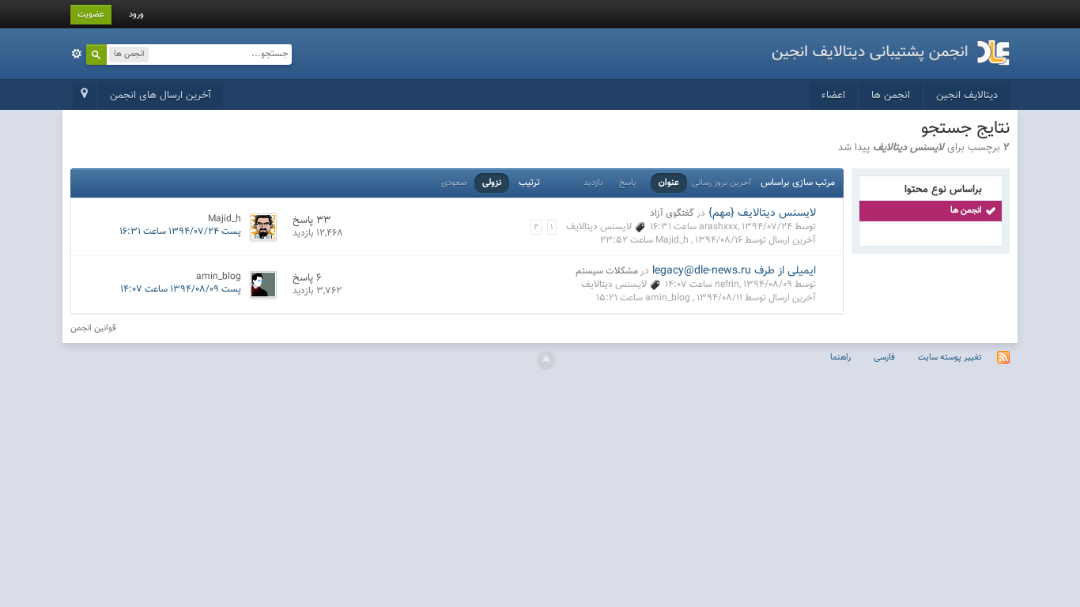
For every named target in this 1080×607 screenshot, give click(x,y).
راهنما (840, 357)
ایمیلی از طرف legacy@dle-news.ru (734, 271)
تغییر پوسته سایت (950, 357)
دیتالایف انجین (967, 96)
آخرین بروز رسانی (721, 183)
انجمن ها (890, 96)
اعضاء (833, 96)
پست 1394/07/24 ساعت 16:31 (180, 231)
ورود (136, 14)
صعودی (454, 183)
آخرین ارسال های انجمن (160, 96)
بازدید (592, 183)
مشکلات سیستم (607, 271)
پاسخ (627, 183)
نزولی (491, 183)
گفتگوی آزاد (672, 213)
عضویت (90, 14)
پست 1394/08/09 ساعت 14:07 (180, 289)
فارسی (884, 357)
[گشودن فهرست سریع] (84, 96)
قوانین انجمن (93, 328)
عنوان (669, 183)
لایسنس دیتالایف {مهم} (762, 213)
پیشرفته (76, 53)
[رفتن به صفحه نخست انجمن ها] (891, 47)
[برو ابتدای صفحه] (546, 360)
